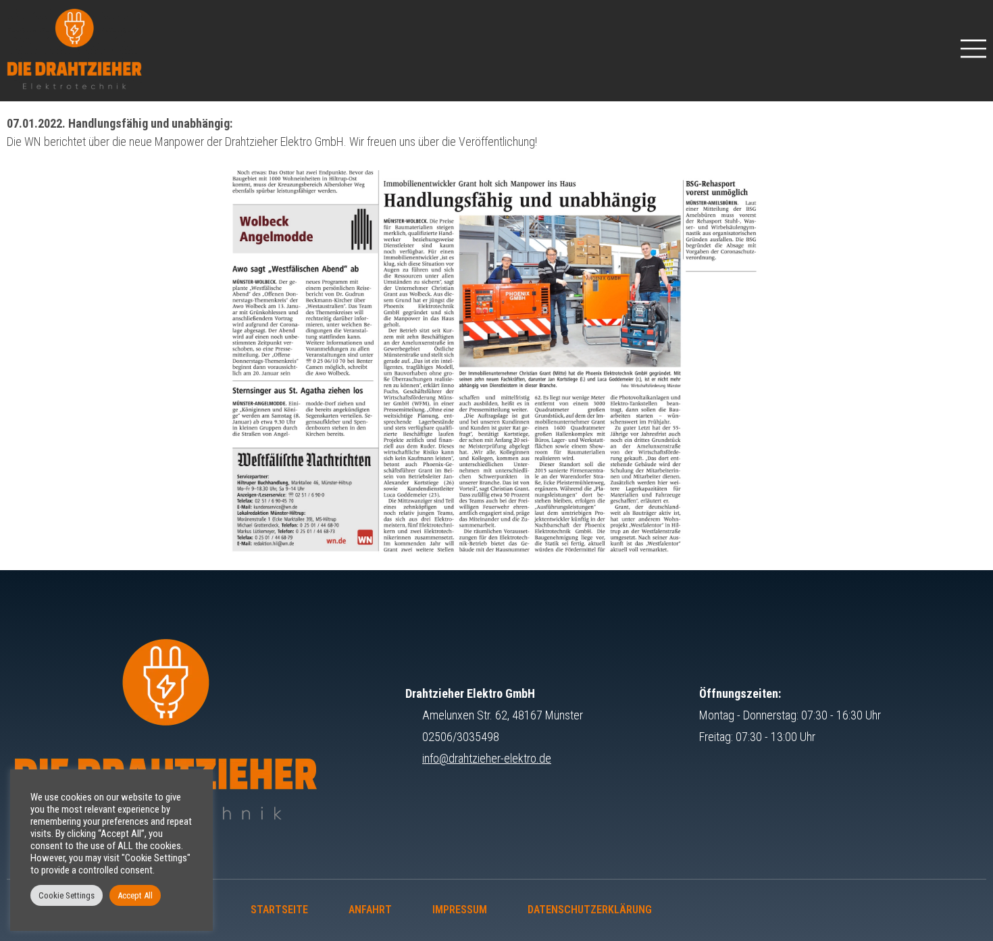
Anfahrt (370, 909)
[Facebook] (748, 910)
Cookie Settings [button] (67, 895)
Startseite (279, 909)
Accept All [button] (135, 895)
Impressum (459, 909)
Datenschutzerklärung (590, 909)
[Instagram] (700, 910)
